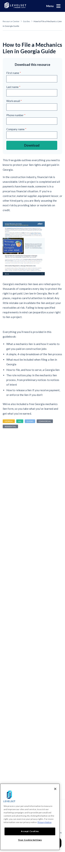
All (19, 421)
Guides (26, 21)
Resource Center (11, 21)
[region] (30, 816)
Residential (10, 426)
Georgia (9, 421)
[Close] (55, 789)
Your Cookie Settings (30, 840)
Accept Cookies (30, 831)
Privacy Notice (44, 822)
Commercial (45, 421)
